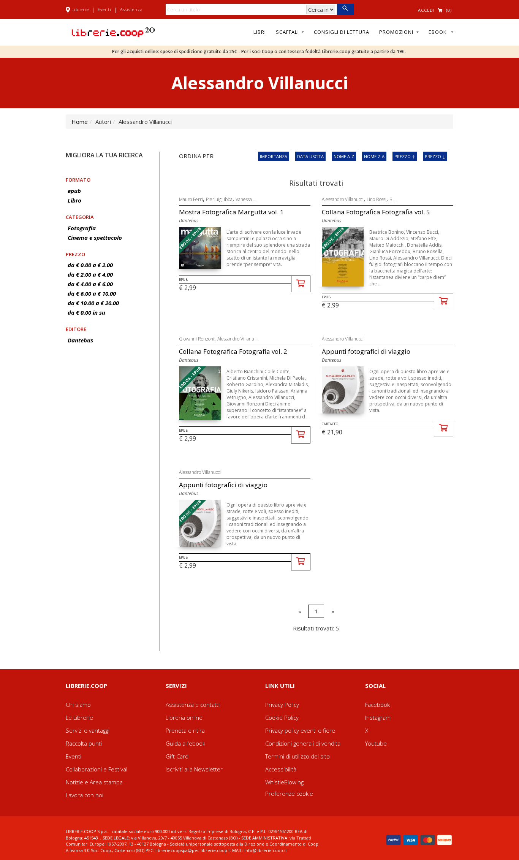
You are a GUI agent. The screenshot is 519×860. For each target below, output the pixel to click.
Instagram (378, 717)
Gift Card (177, 756)
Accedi (426, 10)
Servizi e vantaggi (87, 730)
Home (79, 121)
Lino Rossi (376, 199)
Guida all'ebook (185, 743)
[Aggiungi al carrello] (300, 284)
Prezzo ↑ (404, 156)
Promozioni (397, 32)
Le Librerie (79, 717)
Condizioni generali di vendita (302, 743)
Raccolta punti (84, 743)
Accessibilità (280, 769)
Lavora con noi (84, 795)
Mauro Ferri (191, 199)
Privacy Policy (282, 704)
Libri (259, 32)
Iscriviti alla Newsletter (194, 769)
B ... (393, 199)
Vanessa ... (246, 199)
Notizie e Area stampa (94, 782)
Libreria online (184, 717)
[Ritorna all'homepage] (113, 31)
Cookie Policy (282, 717)
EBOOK (439, 32)
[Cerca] (345, 9)
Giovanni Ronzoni (196, 339)
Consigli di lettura (341, 32)
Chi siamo (78, 704)
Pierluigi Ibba (219, 199)
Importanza (273, 156)
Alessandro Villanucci (343, 199)
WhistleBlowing (284, 782)
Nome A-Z (344, 156)
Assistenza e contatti (193, 704)
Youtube (376, 743)
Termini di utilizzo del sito (297, 756)
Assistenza (131, 9)
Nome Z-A (374, 156)
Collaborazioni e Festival (96, 769)
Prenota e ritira (185, 730)
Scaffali (288, 32)
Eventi (104, 9)
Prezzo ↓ (435, 156)
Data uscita (310, 156)
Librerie (80, 9)
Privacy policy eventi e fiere (300, 730)
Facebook (377, 704)
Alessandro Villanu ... (238, 339)
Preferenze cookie (289, 793)
